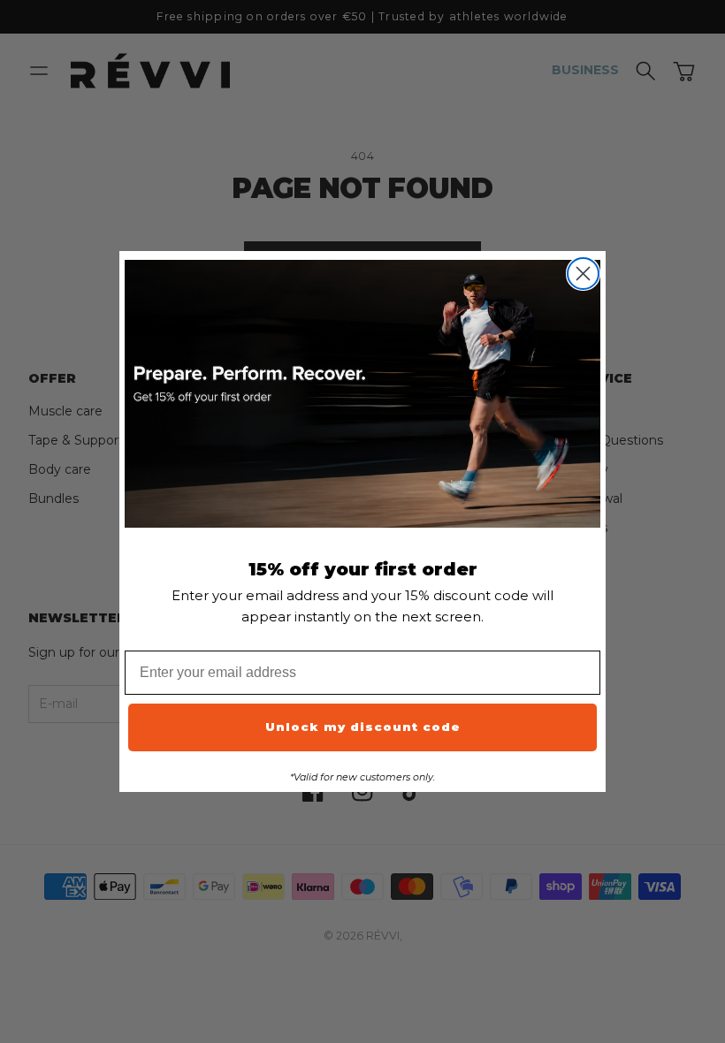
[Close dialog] (583, 273)
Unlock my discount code (363, 726)
